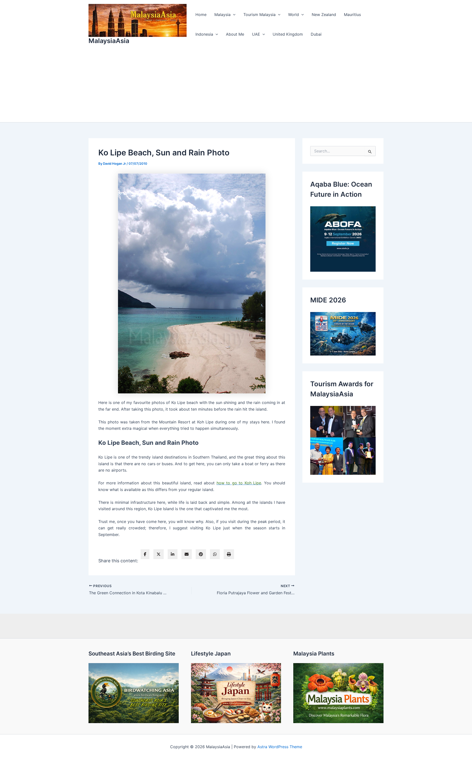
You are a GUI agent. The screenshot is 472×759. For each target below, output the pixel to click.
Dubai (316, 34)
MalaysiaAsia (108, 41)
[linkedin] (172, 554)
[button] (233, 14)
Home (200, 14)
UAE (256, 34)
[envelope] (186, 554)
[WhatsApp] (215, 554)
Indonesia (204, 34)
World (293, 14)
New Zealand (324, 14)
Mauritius (352, 14)
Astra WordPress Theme (279, 746)
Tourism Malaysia (259, 14)
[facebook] (145, 554)
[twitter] (158, 554)
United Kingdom (288, 34)
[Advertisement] (236, 85)
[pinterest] (201, 554)
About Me (235, 34)
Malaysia (222, 14)
